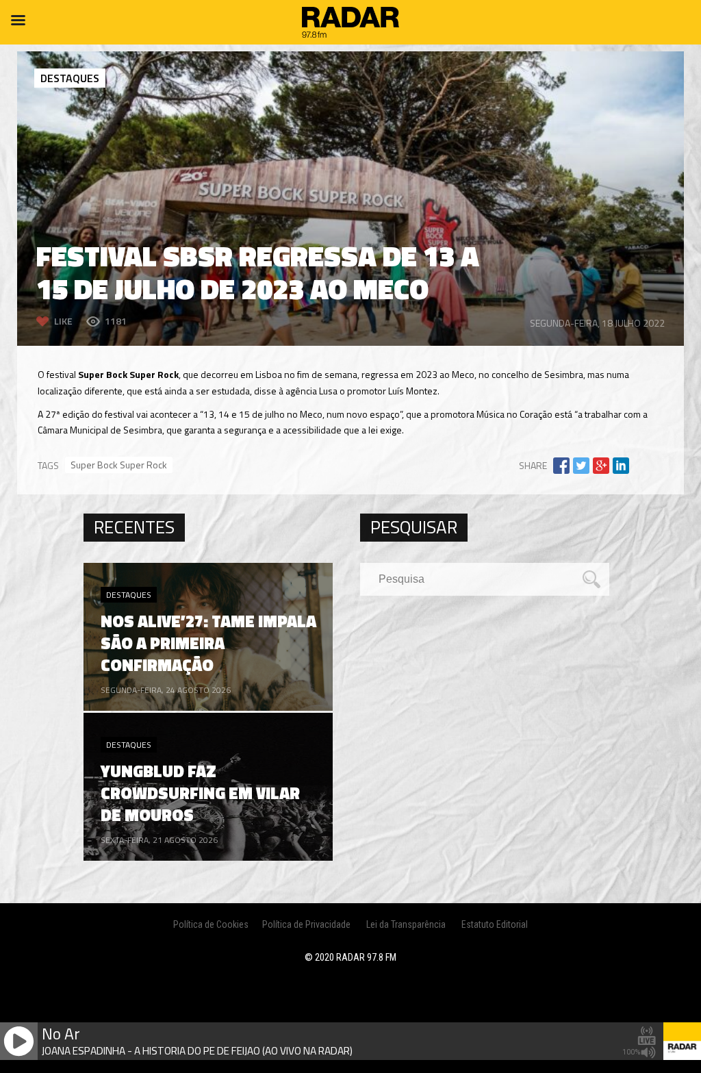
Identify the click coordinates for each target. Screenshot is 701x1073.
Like (63, 321)
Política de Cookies (210, 924)
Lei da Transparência (406, 924)
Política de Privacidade (306, 924)
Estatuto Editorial (494, 924)
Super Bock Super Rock (119, 464)
